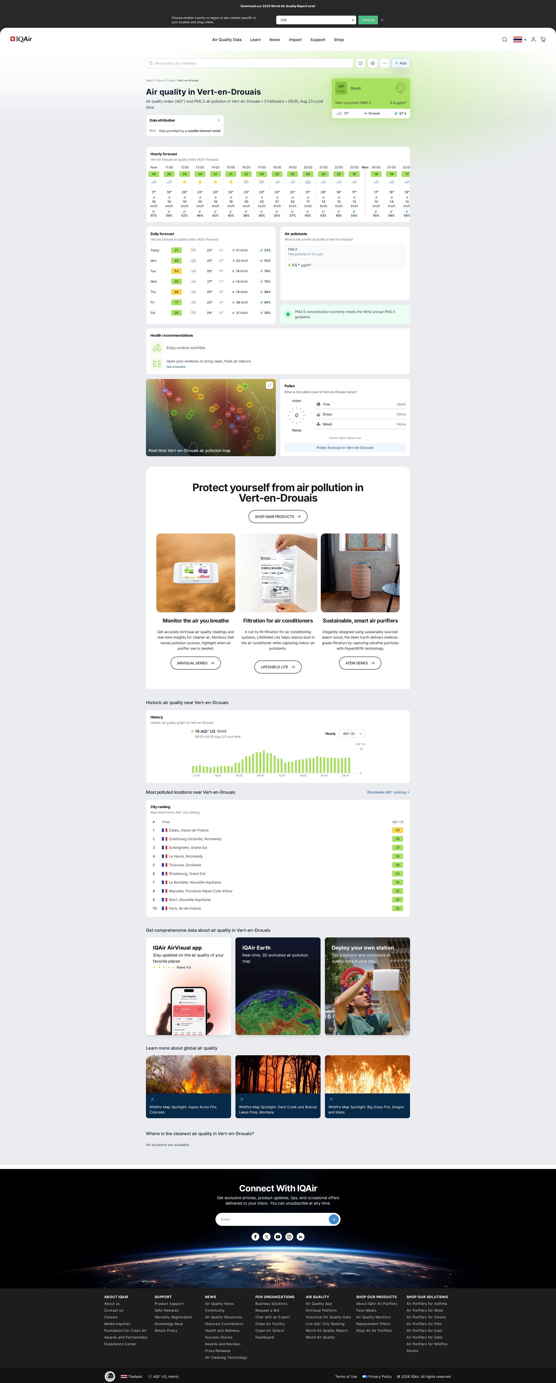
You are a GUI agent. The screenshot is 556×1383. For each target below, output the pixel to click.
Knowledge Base (169, 1324)
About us (112, 1303)
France (160, 80)
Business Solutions (271, 1303)
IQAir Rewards (167, 1310)
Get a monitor (176, 367)
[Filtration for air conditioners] (278, 572)
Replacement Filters (373, 1324)
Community (215, 1310)
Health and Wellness (222, 1330)
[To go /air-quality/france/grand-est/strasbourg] (278, 873)
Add (403, 63)
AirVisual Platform (321, 1310)
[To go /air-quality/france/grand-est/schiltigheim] (278, 847)
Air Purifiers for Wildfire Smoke (427, 1347)
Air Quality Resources (223, 1317)
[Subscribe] (334, 1219)
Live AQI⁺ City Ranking (325, 1324)
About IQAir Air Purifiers (376, 1303)
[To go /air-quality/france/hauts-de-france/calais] (278, 830)
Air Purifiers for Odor (425, 1337)
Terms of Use (346, 1376)
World (149, 80)
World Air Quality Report (327, 1330)
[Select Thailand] (520, 40)
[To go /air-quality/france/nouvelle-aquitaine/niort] (278, 899)
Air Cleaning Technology (226, 1357)
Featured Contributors (224, 1324)
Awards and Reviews (222, 1344)
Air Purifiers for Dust (424, 1330)
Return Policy (166, 1330)
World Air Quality (320, 1337)
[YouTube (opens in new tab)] (278, 1237)
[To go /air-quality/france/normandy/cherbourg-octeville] (278, 839)
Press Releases (218, 1350)
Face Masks (366, 1310)
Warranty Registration (173, 1317)
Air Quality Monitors (373, 1317)
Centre (171, 80)
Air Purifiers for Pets (424, 1324)
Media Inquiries (117, 1324)
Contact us (113, 1310)
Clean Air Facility (270, 1324)
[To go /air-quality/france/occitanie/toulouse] (278, 865)
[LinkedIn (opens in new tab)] (300, 1237)
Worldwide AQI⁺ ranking (386, 792)
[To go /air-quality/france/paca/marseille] (278, 891)
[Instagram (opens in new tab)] (289, 1237)
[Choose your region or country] (520, 40)
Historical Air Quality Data (328, 1317)
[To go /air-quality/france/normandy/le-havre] (278, 856)
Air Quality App (319, 1303)
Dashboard (264, 1337)
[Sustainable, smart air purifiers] (360, 572)
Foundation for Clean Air (125, 1330)
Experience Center (120, 1344)
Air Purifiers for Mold (425, 1310)
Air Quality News (219, 1303)
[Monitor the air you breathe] (195, 572)
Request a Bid (267, 1310)
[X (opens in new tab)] (267, 1237)
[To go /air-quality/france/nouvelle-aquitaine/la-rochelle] (278, 882)
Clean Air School (269, 1330)
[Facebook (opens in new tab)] (255, 1237)
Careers (111, 1317)
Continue (368, 20)
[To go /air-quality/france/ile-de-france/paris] (278, 908)
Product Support (169, 1303)
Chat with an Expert (272, 1317)
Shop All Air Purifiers (374, 1330)
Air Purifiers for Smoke (426, 1317)
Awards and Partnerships (125, 1337)
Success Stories (218, 1337)
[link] (505, 39)
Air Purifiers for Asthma (427, 1303)
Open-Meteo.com (350, 438)
